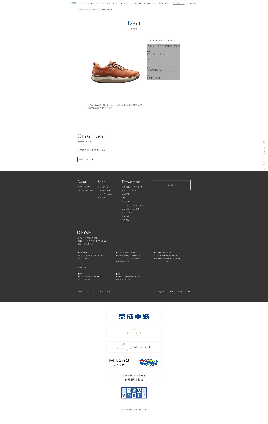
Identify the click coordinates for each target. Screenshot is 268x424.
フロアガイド (123, 3)
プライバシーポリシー (86, 291)
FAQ (123, 198)
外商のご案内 (163, 3)
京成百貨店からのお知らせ (132, 187)
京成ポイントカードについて (133, 205)
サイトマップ (105, 291)
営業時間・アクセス (150, 3)
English (161, 291)
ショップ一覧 (100, 3)
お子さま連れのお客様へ (131, 209)
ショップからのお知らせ (107, 194)
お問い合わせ (172, 185)
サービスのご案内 (136, 3)
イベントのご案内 (88, 3)
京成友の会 (126, 201)
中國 (189, 291)
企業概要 (125, 216)
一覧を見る (83, 159)
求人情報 (125, 220)
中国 (180, 291)
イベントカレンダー (85, 190)
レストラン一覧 (112, 3)
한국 (171, 291)
